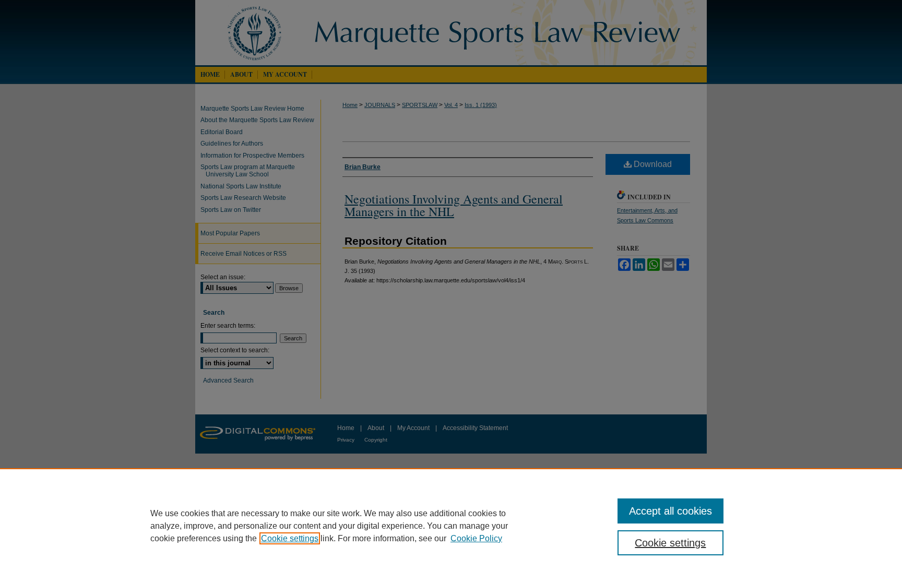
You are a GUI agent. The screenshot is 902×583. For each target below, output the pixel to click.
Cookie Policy (476, 538)
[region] (451, 525)
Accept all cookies (670, 511)
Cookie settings (289, 538)
